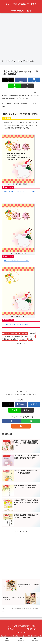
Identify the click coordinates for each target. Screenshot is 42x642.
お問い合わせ (21, 632)
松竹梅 (33, 336)
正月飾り (6, 339)
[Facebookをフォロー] (11, 421)
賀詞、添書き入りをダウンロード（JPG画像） (19, 191)
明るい (26, 336)
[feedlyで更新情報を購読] (30, 421)
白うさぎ (15, 339)
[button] (27, 86)
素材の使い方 (31, 629)
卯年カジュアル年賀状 (10, 333)
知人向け (23, 339)
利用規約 (11, 629)
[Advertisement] (21, 35)
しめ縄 (33, 333)
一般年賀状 (7, 336)
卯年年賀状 (24, 333)
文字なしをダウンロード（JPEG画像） (17, 324)
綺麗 (31, 339)
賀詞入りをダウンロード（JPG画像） (16, 260)
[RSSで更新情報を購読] (20, 426)
